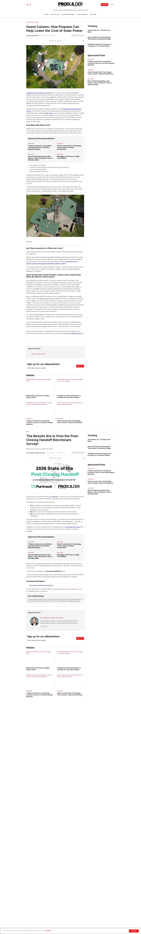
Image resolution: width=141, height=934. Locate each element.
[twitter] (55, 41)
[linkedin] (52, 41)
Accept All (133, 931)
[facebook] (50, 41)
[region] (70, 931)
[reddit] (58, 41)
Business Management (68, 14)
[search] (30, 5)
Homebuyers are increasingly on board (38, 93)
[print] (83, 41)
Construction (55, 14)
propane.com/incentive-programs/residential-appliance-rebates (46, 263)
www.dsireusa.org (71, 261)
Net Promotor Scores (73, 527)
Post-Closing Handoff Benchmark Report (41, 585)
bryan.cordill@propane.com (74, 333)
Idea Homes (93, 14)
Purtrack (54, 496)
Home (27, 431)
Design (46, 14)
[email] (60, 41)
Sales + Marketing (82, 14)
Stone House (49, 113)
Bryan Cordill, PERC (32, 35)
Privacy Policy (48, 930)
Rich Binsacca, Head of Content (35, 452)
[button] (27, 5)
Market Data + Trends (32, 22)
